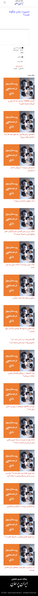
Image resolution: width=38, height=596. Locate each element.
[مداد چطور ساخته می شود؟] (19, 188)
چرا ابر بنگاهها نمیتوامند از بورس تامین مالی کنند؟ (20, 408)
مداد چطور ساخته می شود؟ (24, 201)
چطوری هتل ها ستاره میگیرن (23, 298)
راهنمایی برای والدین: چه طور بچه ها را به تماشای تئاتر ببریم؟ (19, 136)
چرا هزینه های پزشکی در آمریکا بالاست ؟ (19, 536)
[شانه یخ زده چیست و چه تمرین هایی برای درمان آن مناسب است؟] (19, 427)
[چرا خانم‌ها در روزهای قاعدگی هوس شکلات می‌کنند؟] (19, 361)
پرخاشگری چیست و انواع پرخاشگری (20, 506)
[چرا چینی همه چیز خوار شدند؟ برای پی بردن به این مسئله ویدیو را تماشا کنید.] (19, 460)
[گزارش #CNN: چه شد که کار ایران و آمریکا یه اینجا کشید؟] (19, 88)
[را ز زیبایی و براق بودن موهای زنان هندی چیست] (19, 555)
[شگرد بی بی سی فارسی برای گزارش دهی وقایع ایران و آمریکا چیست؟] (19, 219)
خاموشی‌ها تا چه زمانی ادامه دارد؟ (21, 342)
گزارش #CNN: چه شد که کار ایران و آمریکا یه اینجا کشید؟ (21, 102)
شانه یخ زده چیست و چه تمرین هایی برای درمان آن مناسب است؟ (20, 441)
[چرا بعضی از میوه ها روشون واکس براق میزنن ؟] (19, 316)
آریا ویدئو (19, 66)
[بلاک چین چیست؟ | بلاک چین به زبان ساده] (19, 252)
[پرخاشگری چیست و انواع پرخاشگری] (19, 494)
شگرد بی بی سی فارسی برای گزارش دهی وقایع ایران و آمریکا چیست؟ (19, 233)
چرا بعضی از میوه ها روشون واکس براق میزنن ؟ (19, 330)
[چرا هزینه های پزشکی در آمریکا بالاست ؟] (19, 524)
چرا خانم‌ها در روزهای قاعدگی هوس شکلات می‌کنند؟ (21, 375)
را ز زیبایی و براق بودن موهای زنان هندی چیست (19, 569)
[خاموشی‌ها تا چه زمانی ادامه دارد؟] (22, 340)
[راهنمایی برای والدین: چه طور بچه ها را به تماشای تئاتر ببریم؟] (19, 122)
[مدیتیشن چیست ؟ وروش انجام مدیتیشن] (19, 155)
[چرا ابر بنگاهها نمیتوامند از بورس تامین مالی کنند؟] (19, 394)
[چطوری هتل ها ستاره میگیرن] (19, 285)
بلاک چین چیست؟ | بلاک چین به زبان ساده (20, 266)
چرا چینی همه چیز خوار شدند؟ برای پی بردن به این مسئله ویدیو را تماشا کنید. (20, 475)
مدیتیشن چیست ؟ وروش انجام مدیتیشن (22, 169)
